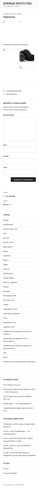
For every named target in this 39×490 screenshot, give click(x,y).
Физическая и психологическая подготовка (19, 361)
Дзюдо (5, 251)
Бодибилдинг (8, 224)
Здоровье (6, 255)
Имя (5, 145)
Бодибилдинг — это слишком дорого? (17, 403)
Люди (5, 264)
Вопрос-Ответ (8, 242)
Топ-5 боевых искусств (11, 385)
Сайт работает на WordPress (13, 485)
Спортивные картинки (14, 91)
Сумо (5, 318)
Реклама (6, 291)
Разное (6, 287)
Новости (6, 269)
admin (19, 14)
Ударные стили (9, 327)
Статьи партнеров (10, 473)
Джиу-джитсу (8, 247)
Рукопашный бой (9, 295)
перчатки (9, 94)
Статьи (6, 468)
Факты (5, 357)
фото (15, 94)
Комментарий (8, 115)
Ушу (4, 353)
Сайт (5, 167)
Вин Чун (6, 238)
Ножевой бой (8, 273)
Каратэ (5, 260)
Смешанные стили (10, 309)
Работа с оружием (10, 282)
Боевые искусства (17, 3)
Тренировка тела (9, 322)
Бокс (5, 233)
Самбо (5, 304)
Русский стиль (8, 300)
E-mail (6, 156)
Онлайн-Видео (8, 278)
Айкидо (6, 220)
